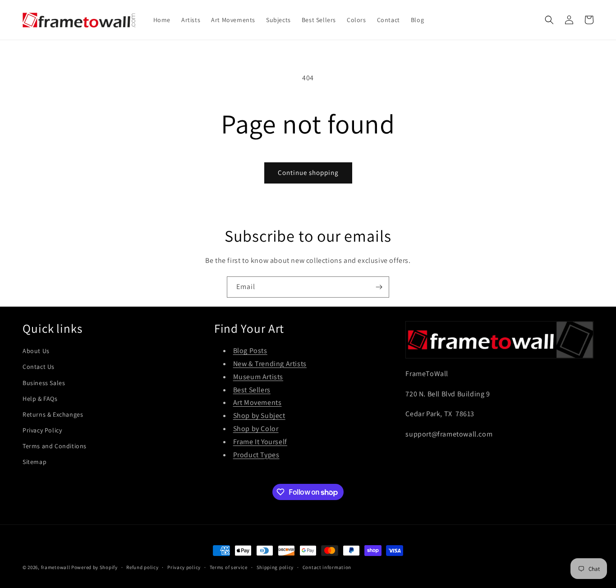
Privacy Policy (42, 430)
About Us (36, 351)
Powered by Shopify (94, 567)
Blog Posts (250, 350)
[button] (549, 20)
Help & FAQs (40, 399)
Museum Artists (258, 376)
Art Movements (257, 402)
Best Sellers (252, 390)
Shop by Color (256, 428)
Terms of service (229, 567)
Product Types (256, 454)
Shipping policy (275, 567)
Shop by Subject (259, 415)
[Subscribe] (379, 287)
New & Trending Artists (270, 363)
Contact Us (39, 367)
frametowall (55, 567)
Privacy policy (184, 567)
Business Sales (44, 383)
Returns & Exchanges (53, 414)
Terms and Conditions (55, 446)
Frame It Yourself (260, 441)
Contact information (327, 567)
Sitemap (34, 462)
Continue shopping (308, 172)
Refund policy (142, 567)
